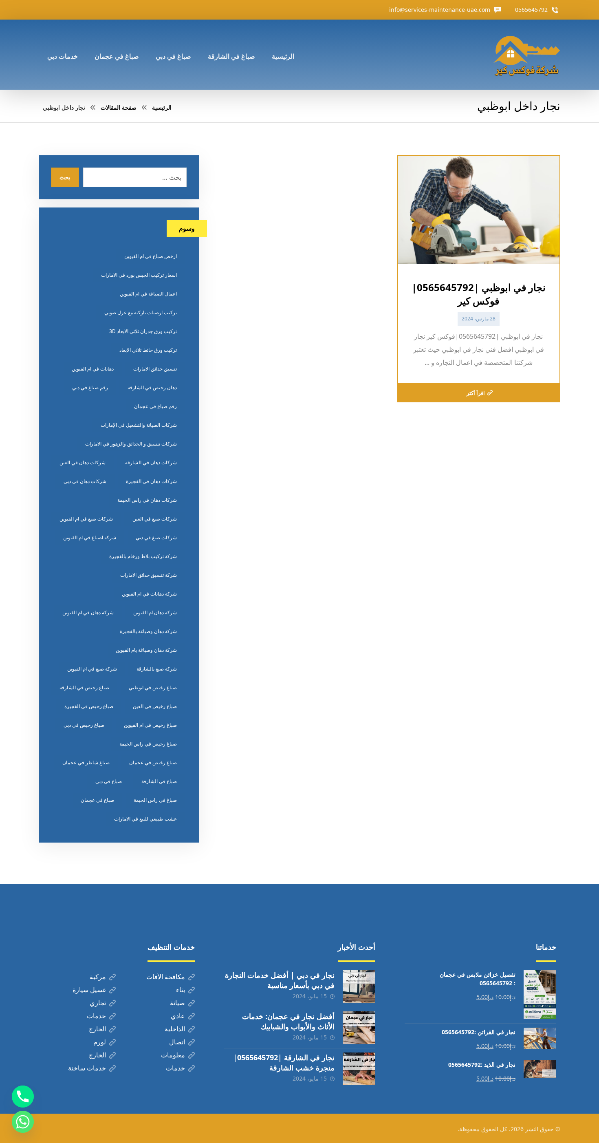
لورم (99, 1041)
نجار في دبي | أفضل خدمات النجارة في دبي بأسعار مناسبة (280, 980)
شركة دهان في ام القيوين (88, 612)
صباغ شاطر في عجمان (86, 762)
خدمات (96, 1015)
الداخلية (175, 1028)
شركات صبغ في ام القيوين (86, 518)
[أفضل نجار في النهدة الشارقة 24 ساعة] (526, 54)
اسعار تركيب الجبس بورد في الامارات (139, 274)
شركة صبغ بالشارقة (157, 668)
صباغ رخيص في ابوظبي (153, 687)
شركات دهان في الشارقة (151, 462)
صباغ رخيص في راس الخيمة (148, 743)
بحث (64, 177)
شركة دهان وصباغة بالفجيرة (148, 631)
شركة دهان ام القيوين (155, 612)
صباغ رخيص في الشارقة (84, 687)
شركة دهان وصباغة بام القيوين (146, 650)
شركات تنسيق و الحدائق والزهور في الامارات (131, 443)
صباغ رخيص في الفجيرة (88, 706)
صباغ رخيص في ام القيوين (150, 725)
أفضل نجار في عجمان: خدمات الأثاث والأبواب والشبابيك (288, 1021)
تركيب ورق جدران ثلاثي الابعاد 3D (143, 331)
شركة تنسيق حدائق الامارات (148, 575)
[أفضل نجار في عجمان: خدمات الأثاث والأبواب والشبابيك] (359, 1027)
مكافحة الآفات (165, 976)
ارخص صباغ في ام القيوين (150, 256)
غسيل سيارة (89, 989)
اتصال (177, 1041)
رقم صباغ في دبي (90, 387)
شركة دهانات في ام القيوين (149, 593)
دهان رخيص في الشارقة (152, 387)
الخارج (97, 1028)
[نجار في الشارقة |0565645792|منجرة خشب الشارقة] (359, 1069)
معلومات (173, 1054)
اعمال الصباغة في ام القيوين (148, 293)
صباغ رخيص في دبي (84, 725)
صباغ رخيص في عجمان (153, 762)
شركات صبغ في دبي (156, 537)
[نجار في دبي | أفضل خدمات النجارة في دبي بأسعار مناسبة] (359, 986)
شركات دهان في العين (82, 462)
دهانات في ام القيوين (93, 368)
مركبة (98, 976)
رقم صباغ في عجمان (155, 406)
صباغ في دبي (108, 781)
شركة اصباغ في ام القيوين (89, 537)
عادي (178, 1015)
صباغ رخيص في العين (155, 706)
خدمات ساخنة (87, 1068)
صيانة (177, 1002)
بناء (180, 989)
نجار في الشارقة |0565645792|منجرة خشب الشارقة (284, 1062)
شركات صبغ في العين (154, 518)
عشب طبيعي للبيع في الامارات (145, 818)
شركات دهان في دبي (85, 481)
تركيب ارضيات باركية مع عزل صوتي (140, 312)
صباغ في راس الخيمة (155, 800)
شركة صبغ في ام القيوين (92, 668)
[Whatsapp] (23, 1122)
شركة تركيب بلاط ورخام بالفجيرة (143, 556)
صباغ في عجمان (97, 800)
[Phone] (23, 1097)
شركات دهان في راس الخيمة (147, 499)
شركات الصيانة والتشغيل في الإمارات (139, 424)
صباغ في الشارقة (159, 781)
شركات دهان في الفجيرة (151, 481)
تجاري (98, 1002)
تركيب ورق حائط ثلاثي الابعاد (148, 349)
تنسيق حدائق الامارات (155, 368)
